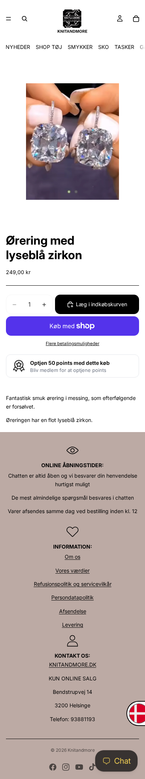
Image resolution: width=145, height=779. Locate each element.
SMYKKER (80, 47)
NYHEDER (18, 47)
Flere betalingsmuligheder (72, 343)
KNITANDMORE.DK (72, 664)
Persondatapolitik (72, 597)
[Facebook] (52, 767)
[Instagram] (65, 767)
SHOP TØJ (49, 47)
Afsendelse (72, 611)
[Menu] (8, 18)
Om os (72, 556)
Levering (72, 624)
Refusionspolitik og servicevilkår (73, 584)
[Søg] (24, 18)
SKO (103, 47)
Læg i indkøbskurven (101, 304)
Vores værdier (72, 570)
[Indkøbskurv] (136, 18)
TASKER (124, 47)
